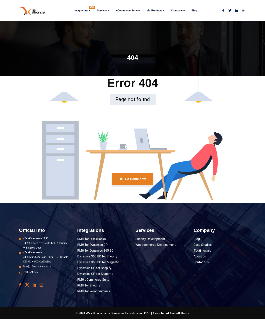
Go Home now (135, 179)
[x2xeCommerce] (28, 10)
